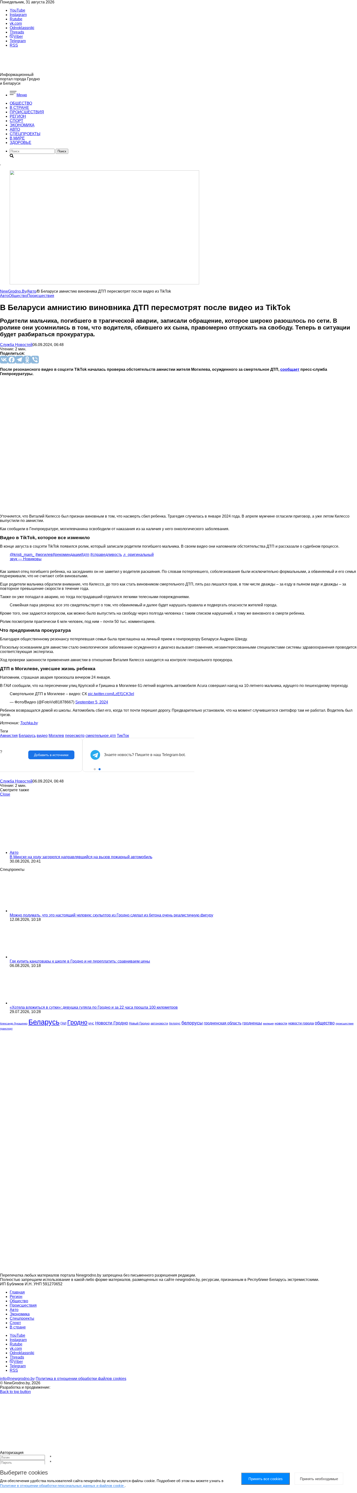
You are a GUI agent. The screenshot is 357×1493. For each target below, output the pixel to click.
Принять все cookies (265, 1479)
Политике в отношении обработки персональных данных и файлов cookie (62, 1486)
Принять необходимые (319, 1479)
